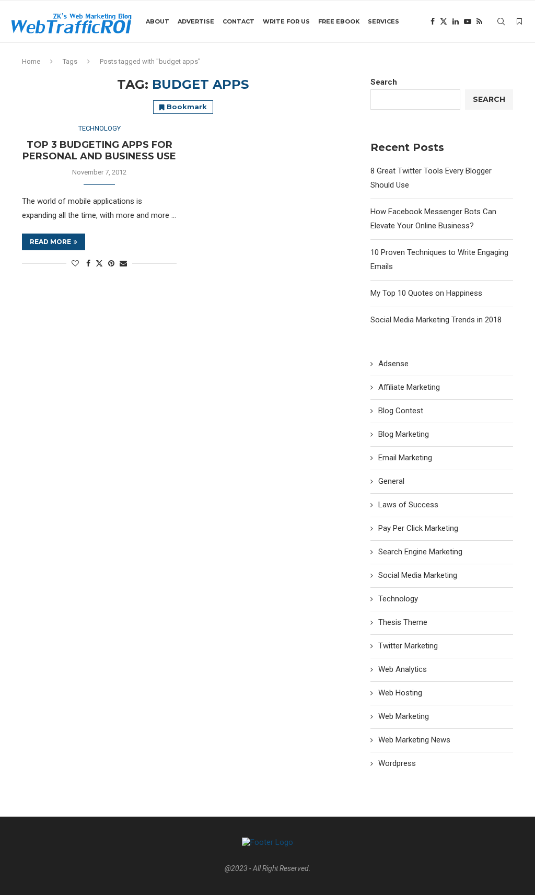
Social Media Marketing (417, 575)
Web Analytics (402, 669)
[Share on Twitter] (99, 263)
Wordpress (397, 763)
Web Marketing (403, 716)
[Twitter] (443, 21)
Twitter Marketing (408, 645)
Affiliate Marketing (409, 387)
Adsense (393, 363)
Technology (398, 598)
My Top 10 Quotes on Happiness (426, 293)
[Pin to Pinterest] (111, 263)
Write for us (286, 21)
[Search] (501, 21)
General (391, 481)
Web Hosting (400, 693)
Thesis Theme (402, 622)
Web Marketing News (414, 740)
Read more (50, 242)
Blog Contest (400, 410)
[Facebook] (433, 21)
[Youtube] (467, 21)
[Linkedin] (455, 21)
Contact (238, 21)
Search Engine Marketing (420, 551)
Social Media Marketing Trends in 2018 (436, 319)
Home (31, 61)
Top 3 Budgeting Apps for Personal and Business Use (99, 150)
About (157, 21)
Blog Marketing (403, 434)
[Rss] (479, 21)
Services (383, 21)
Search (383, 82)
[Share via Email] (123, 263)
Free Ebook (338, 21)
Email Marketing (405, 457)
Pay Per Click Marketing (418, 528)
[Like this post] (75, 263)
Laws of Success (408, 504)
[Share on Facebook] (88, 263)
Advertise (196, 21)
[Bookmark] (519, 21)
